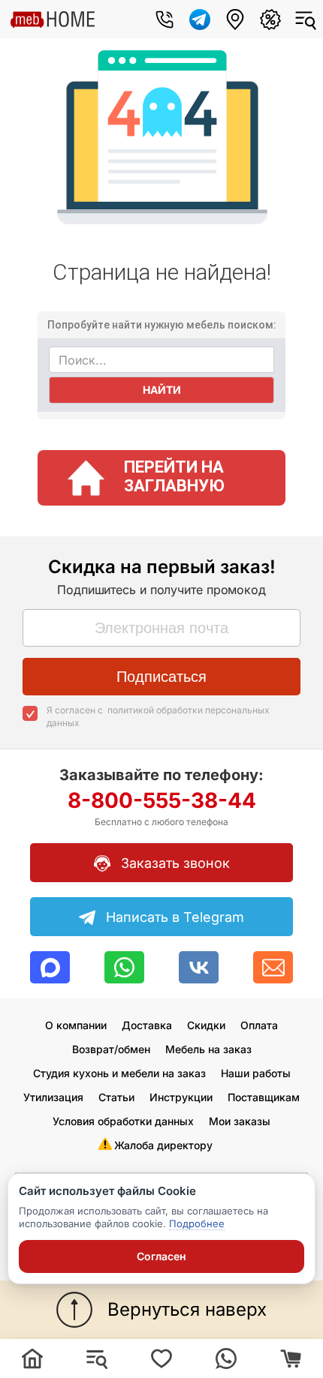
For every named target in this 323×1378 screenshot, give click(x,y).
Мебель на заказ (208, 1049)
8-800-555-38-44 (162, 807)
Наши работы (256, 1073)
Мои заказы (239, 1121)
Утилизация (53, 1097)
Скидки (206, 1025)
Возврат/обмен (111, 1049)
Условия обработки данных (123, 1121)
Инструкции (181, 1097)
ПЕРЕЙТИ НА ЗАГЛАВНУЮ (174, 476)
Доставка (147, 1025)
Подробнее (197, 1223)
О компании (76, 1025)
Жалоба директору (163, 1145)
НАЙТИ (162, 389)
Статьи (116, 1097)
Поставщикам (264, 1097)
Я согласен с (158, 716)
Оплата (259, 1025)
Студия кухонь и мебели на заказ (119, 1073)
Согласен (161, 1256)
